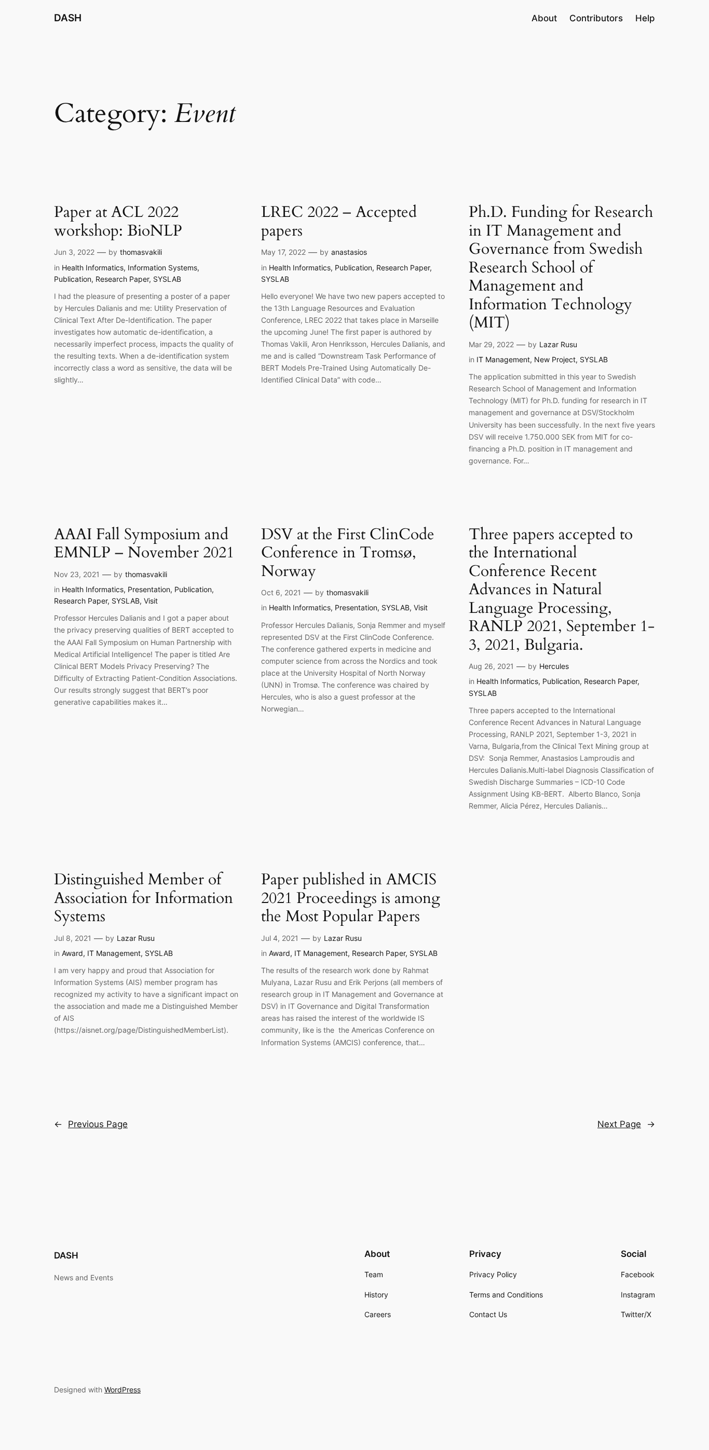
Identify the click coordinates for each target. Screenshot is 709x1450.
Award (72, 953)
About (544, 18)
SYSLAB (167, 279)
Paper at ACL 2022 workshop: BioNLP (118, 221)
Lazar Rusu (558, 344)
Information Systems (162, 267)
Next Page (626, 1124)
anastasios (349, 252)
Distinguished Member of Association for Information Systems (143, 898)
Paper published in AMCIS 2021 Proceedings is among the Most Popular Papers (350, 898)
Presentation (149, 589)
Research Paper (122, 279)
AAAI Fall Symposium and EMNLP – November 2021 (144, 544)
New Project (555, 359)
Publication (72, 279)
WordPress (122, 1389)
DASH (67, 17)
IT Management (503, 359)
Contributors (596, 18)
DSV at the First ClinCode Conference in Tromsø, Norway (347, 553)
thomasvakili (141, 252)
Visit (151, 600)
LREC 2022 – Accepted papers (339, 221)
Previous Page (91, 1124)
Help (645, 18)
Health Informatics (93, 267)
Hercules (554, 666)
